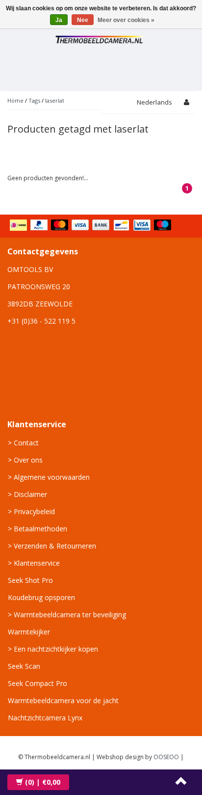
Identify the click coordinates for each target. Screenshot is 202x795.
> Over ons (25, 460)
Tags (34, 100)
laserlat (54, 100)
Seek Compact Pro (37, 683)
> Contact (23, 442)
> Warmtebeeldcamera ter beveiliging (67, 614)
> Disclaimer (27, 494)
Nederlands (154, 102)
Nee (82, 20)
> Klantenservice (34, 563)
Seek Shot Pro (30, 580)
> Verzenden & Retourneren (52, 545)
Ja (58, 20)
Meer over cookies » (126, 20)
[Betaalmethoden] (91, 225)
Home (15, 100)
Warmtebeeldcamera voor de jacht (63, 700)
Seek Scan (24, 666)
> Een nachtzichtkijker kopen (53, 649)
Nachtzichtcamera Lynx (45, 717)
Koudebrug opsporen (41, 597)
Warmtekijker (29, 631)
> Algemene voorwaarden (49, 477)
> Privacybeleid (31, 511)
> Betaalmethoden (37, 528)
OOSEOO (166, 757)
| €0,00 (42, 782)
